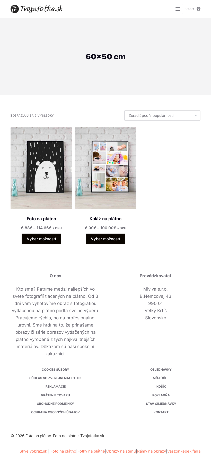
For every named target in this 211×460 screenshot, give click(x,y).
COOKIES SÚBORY (55, 369)
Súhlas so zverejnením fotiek (55, 378)
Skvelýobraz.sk (33, 451)
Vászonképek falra (183, 451)
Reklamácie (56, 386)
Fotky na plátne (91, 451)
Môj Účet (161, 378)
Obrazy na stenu (121, 451)
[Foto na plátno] (41, 168)
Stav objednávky (161, 404)
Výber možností (41, 238)
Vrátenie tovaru (55, 395)
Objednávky (161, 369)
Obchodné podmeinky (55, 404)
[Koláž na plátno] (105, 168)
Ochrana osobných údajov (55, 412)
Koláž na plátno (105, 218)
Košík (161, 386)
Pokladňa (161, 395)
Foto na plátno (41, 218)
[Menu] (178, 9)
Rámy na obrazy (151, 451)
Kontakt (161, 412)
